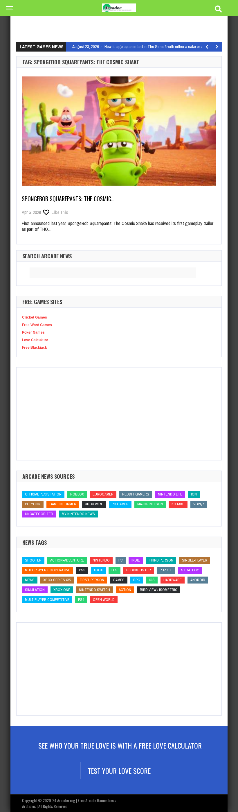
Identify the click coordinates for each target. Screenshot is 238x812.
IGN (194, 494)
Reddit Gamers (135, 494)
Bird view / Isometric (158, 589)
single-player (194, 560)
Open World (104, 599)
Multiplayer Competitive (47, 599)
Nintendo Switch (94, 589)
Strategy (190, 570)
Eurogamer (103, 494)
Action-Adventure (67, 560)
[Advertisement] (122, 22)
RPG (136, 579)
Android (197, 579)
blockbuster (138, 570)
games (119, 579)
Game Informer (62, 504)
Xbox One (61, 589)
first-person (92, 579)
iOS (152, 579)
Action (125, 589)
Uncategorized (39, 513)
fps (114, 570)
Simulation (35, 589)
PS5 (82, 570)
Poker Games (33, 332)
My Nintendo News (78, 513)
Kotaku (178, 504)
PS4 (81, 599)
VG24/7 (198, 504)
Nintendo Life (170, 494)
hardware (172, 579)
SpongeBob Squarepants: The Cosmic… (68, 198)
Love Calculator (35, 340)
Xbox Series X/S (57, 579)
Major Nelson (150, 504)
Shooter (33, 560)
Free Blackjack (34, 347)
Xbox (98, 570)
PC (120, 560)
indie (135, 560)
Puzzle (166, 570)
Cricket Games (34, 317)
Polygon (33, 504)
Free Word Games (37, 325)
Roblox (77, 494)
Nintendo (101, 560)
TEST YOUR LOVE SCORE (119, 770)
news (30, 579)
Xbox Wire (94, 504)
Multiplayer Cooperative (47, 570)
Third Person (161, 560)
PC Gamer (120, 504)
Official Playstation (43, 494)
